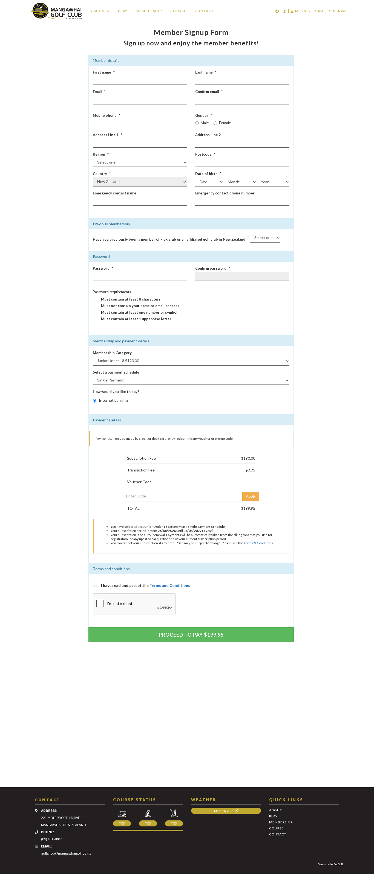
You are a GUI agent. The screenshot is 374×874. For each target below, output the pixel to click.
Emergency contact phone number (225, 193)
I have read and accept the (145, 585)
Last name (204, 72)
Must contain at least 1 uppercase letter (136, 319)
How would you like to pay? (116, 391)
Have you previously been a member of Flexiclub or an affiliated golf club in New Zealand (169, 239)
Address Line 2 (208, 135)
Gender (201, 115)
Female (225, 122)
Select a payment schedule (116, 372)
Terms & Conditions (258, 543)
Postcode (203, 154)
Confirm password (210, 268)
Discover (100, 11)
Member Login (309, 11)
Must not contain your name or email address (140, 306)
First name (102, 72)
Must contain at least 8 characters (131, 299)
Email (97, 91)
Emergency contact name (114, 193)
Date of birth (206, 173)
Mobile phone (105, 115)
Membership (149, 11)
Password (101, 268)
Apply (251, 496)
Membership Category (112, 353)
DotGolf (338, 864)
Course (178, 11)
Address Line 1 (106, 135)
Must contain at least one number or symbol (139, 312)
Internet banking (113, 400)
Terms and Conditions (169, 585)
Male (205, 122)
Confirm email (207, 91)
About (275, 810)
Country (100, 173)
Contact (204, 11)
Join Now (336, 11)
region (99, 154)
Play (123, 11)
